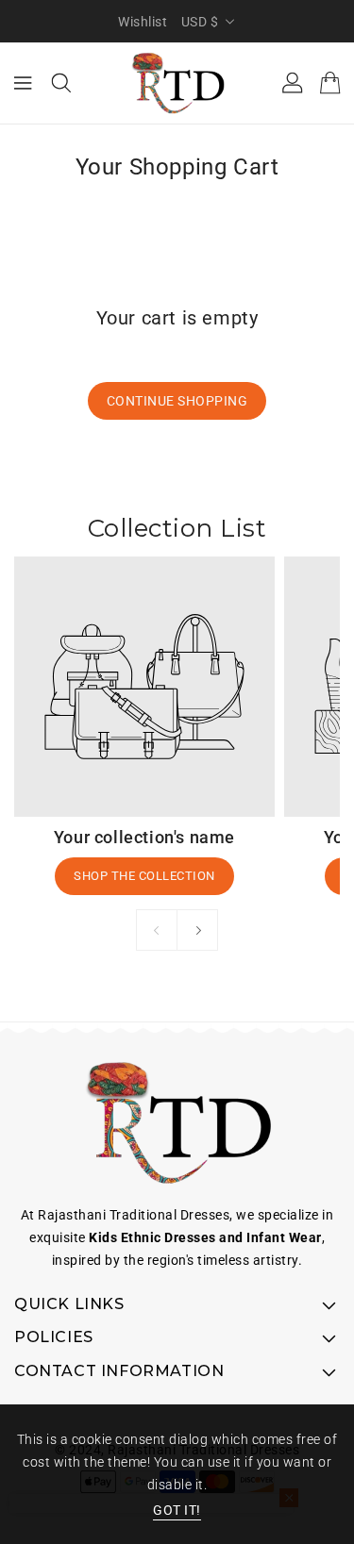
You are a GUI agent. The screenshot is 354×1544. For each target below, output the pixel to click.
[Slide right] (197, 930)
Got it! (177, 1510)
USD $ (200, 21)
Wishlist (142, 21)
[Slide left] (156, 930)
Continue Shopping (177, 400)
